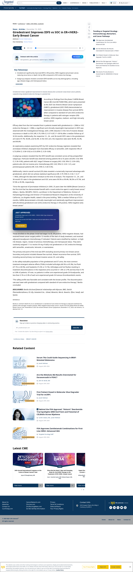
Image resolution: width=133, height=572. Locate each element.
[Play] (24, 48)
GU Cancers (75, 8)
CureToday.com (7, 509)
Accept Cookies (115, 567)
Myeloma (55, 8)
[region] (66, 567)
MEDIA (84, 3)
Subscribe (76, 328)
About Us (5, 502)
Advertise (5, 504)
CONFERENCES (74, 3)
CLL (60, 8)
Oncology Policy (47, 8)
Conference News (18, 339)
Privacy (52, 502)
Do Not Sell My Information (35, 509)
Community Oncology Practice (34, 8)
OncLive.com (30, 504)
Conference (21, 24)
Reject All (103, 567)
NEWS (65, 3)
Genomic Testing (66, 8)
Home (15, 24)
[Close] (130, 567)
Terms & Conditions (57, 504)
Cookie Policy (60, 570)
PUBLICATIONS (94, 3)
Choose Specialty (9, 8)
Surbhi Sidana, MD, (44, 417)
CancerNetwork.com (33, 502)
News (119, 520)
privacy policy (49, 331)
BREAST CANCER (31, 339)
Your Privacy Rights (56, 509)
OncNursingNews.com (34, 506)
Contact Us (6, 506)
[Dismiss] (57, 211)
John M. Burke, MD (44, 380)
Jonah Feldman (43, 363)
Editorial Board (55, 506)
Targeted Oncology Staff (46, 434)
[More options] (83, 48)
